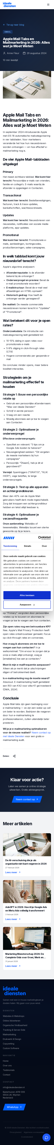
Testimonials (9, 1070)
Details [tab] (27, 546)
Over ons (7, 1065)
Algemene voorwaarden (34, 1132)
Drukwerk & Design (12, 1039)
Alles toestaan (27, 595)
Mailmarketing (9, 1034)
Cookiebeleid (27, 1137)
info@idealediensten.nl (14, 1087)
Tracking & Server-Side (14, 1030)
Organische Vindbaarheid (15, 1025)
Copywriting (8, 1043)
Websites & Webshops (13, 1016)
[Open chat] (46, 1138)
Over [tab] (44, 546)
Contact (6, 1074)
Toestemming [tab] (10, 546)
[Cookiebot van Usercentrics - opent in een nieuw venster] (38, 538)
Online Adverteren (11, 1020)
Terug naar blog (15, 24)
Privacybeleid (15, 1132)
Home (5, 1061)
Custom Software (11, 1048)
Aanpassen (25, 604)
